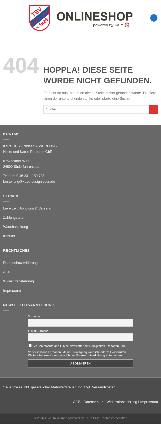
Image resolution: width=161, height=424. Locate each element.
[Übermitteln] (153, 109)
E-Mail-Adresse (38, 330)
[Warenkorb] (153, 18)
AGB (6, 272)
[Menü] (6, 18)
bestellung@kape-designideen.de (29, 182)
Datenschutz (93, 402)
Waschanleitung (15, 227)
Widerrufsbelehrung (18, 281)
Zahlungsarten (14, 218)
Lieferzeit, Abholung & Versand (27, 208)
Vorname (34, 316)
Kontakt (9, 236)
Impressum (12, 291)
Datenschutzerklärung (20, 263)
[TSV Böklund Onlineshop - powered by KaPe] (80, 17)
